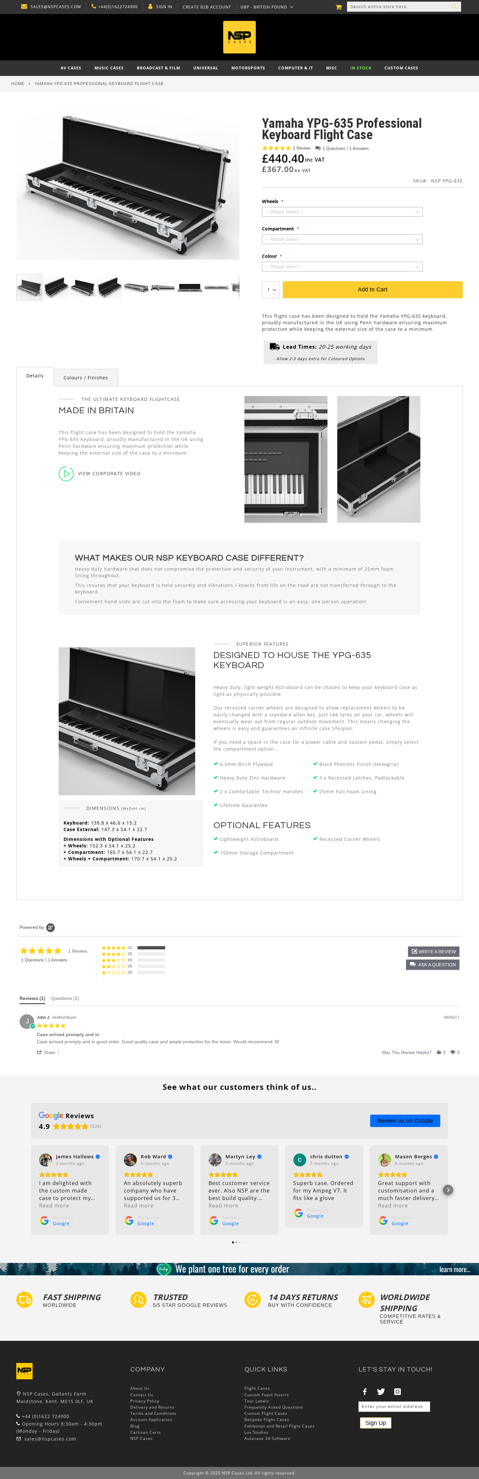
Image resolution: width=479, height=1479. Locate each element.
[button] (267, 7)
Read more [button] (54, 1205)
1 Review (301, 148)
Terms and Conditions (153, 1413)
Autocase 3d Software (267, 1438)
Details (35, 376)
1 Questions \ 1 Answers (346, 148)
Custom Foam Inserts (266, 1395)
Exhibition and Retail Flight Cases (279, 1426)
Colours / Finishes (86, 377)
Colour (270, 256)
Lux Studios (256, 1432)
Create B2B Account (207, 7)
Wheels (271, 201)
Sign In (164, 6)
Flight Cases (257, 1388)
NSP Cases (141, 1438)
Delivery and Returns (152, 1407)
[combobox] (404, 7)
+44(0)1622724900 (118, 6)
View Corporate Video (109, 473)
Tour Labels (256, 1401)
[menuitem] (71, 68)
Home (17, 83)
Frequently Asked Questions (273, 1407)
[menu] (239, 68)
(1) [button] (130, 947)
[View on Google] (45, 1159)
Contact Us (141, 1395)
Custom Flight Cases (265, 1413)
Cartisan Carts (145, 1432)
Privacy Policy (144, 1401)
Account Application (151, 1419)
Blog (135, 1426)
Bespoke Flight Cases (266, 1419)
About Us (140, 1388)
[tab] (35, 376)
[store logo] (239, 37)
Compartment (278, 229)
